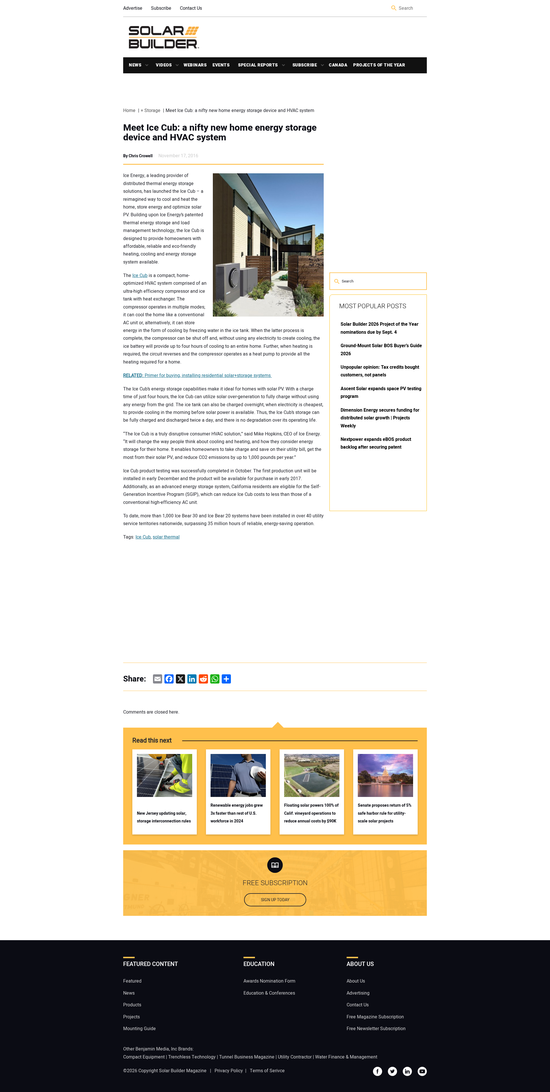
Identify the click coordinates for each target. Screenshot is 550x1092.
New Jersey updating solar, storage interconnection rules (164, 817)
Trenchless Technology (192, 1057)
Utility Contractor (295, 1057)
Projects (131, 1017)
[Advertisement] (372, 602)
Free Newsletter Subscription (376, 1028)
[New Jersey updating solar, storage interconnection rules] (164, 775)
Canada (338, 65)
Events (221, 65)
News (135, 65)
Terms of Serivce (267, 1070)
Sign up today (275, 900)
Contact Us (191, 8)
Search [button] (394, 8)
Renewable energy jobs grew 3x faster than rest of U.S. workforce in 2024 (237, 813)
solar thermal (166, 537)
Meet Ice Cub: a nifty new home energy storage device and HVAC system (220, 132)
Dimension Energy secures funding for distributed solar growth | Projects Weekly (380, 418)
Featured (132, 981)
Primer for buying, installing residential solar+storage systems (197, 375)
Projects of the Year (379, 65)
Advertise (132, 8)
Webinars (195, 65)
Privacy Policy (229, 1070)
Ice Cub (140, 275)
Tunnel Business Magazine (246, 1057)
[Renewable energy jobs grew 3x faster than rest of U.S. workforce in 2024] (238, 775)
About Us (356, 981)
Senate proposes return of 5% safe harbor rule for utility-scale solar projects (384, 813)
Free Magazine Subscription (375, 1017)
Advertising (358, 993)
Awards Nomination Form (269, 981)
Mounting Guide (139, 1028)
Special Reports (258, 65)
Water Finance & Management (346, 1057)
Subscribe (161, 8)
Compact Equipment (144, 1057)
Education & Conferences (269, 993)
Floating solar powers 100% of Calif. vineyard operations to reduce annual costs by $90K (311, 813)
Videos (164, 65)
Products (132, 1004)
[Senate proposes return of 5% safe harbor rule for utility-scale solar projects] (385, 775)
